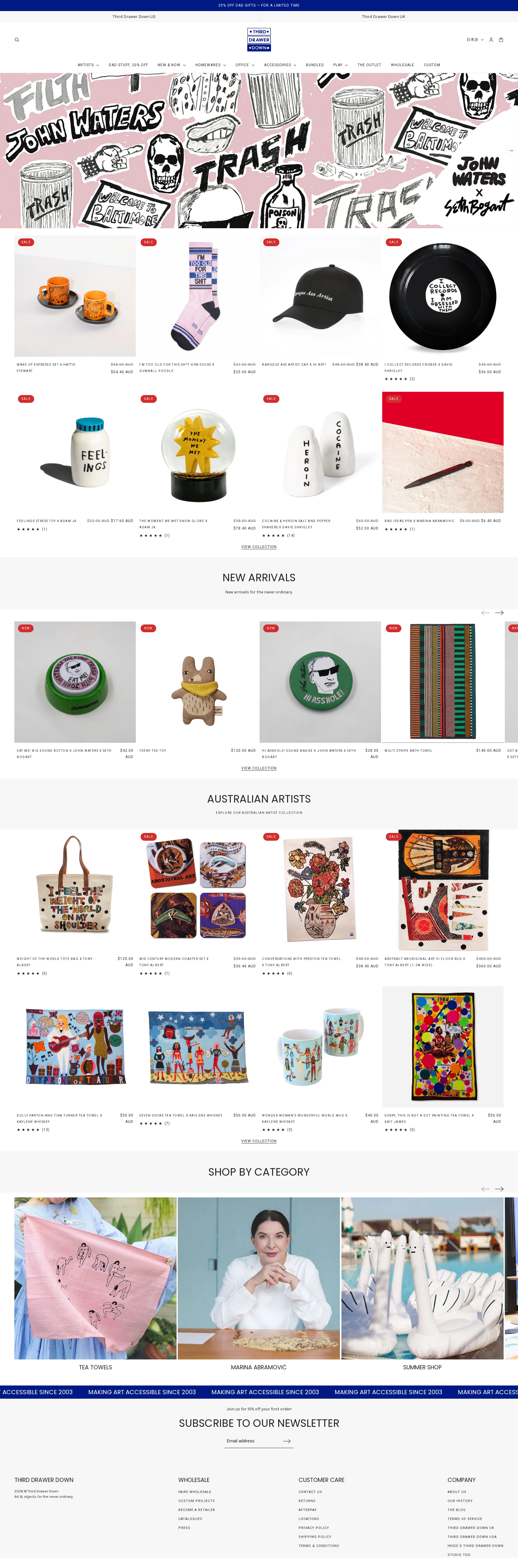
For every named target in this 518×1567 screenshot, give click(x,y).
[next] (511, 150)
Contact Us (310, 1492)
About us (457, 1492)
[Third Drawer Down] (259, 39)
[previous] (7, 150)
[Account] (491, 39)
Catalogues (190, 1519)
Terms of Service (465, 1519)
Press (184, 1528)
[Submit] (287, 1441)
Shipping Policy (315, 1537)
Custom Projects (196, 1501)
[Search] (16, 39)
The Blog (457, 1510)
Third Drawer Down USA (472, 1537)
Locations (309, 1519)
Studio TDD (459, 1555)
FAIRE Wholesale (194, 1492)
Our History (460, 1501)
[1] (486, 221)
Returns (307, 1501)
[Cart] (501, 39)
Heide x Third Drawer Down (476, 1546)
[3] (502, 221)
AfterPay (308, 1510)
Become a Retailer (196, 1510)
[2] (494, 221)
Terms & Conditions (319, 1546)
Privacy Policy (314, 1528)
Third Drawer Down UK (471, 1528)
